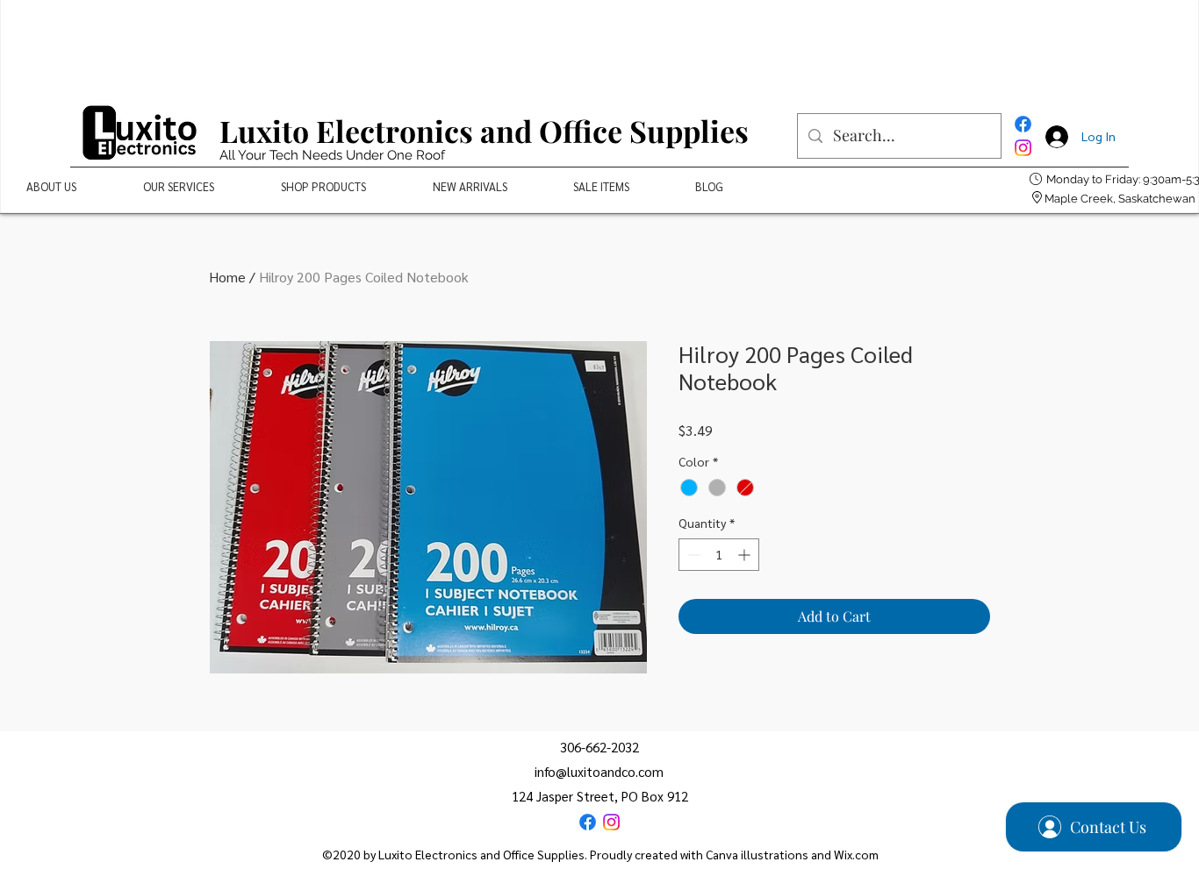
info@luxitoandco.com (599, 771)
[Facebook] (1023, 124)
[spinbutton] (719, 554)
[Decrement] (692, 554)
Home (227, 276)
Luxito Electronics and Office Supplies (484, 130)
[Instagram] (1023, 148)
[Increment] (746, 554)
